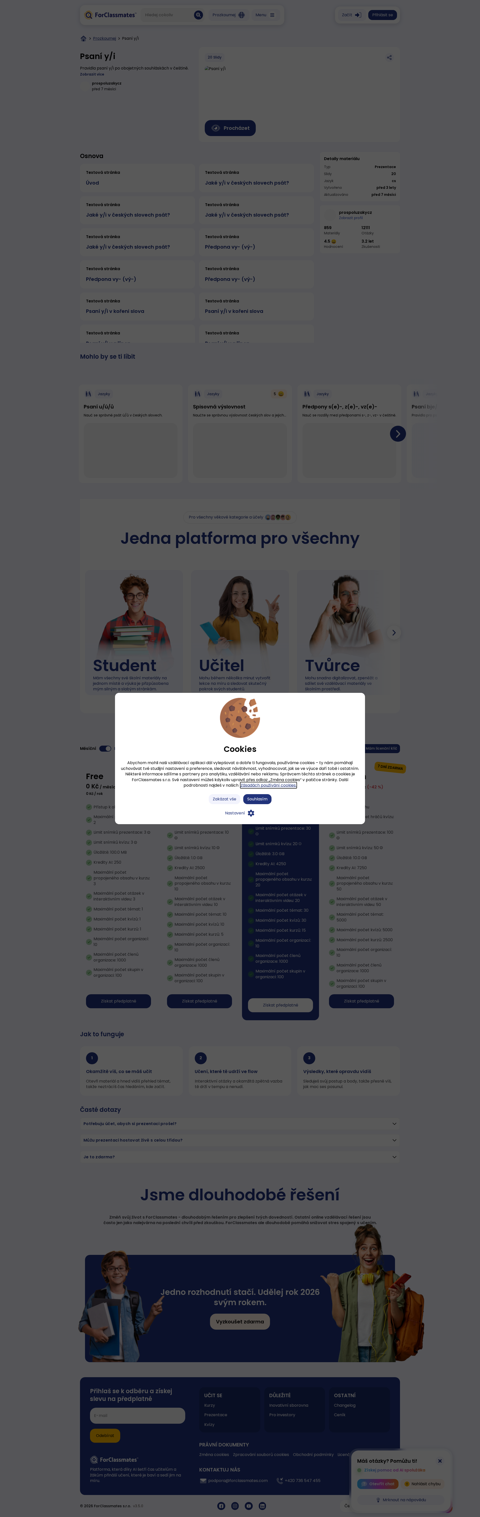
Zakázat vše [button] (224, 799)
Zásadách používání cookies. (268, 785)
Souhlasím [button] (257, 799)
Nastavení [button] (235, 813)
